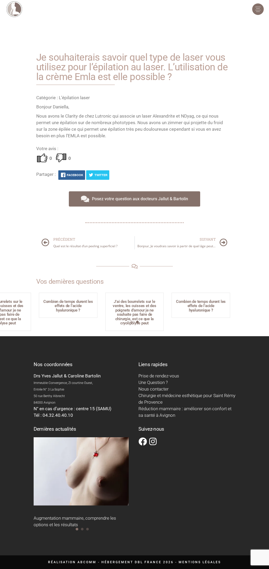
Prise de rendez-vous (158, 375)
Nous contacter (153, 389)
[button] (131, 322)
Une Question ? (153, 382)
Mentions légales (200, 562)
